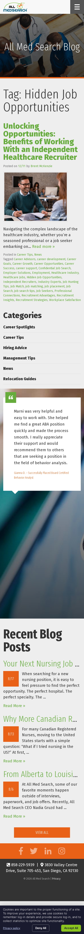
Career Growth (22, 264)
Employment (41, 273)
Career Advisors (25, 259)
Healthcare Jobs (14, 277)
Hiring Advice (15, 347)
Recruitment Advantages (38, 295)
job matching (34, 286)
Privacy (56, 878)
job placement (55, 286)
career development (51, 259)
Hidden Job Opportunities (44, 277)
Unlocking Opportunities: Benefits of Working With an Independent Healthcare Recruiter (40, 141)
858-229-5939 (22, 865)
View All (42, 832)
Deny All (40, 928)
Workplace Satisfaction (65, 300)
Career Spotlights (19, 327)
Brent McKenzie (41, 166)
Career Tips (25, 254)
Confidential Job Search (55, 268)
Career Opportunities (48, 264)
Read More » (14, 705)
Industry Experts (49, 282)
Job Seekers (44, 291)
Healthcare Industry (65, 273)
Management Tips (19, 358)
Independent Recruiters (19, 282)
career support (26, 268)
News (38, 254)
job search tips (24, 291)
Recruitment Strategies (32, 300)
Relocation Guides (19, 379)
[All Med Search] (15, 7)
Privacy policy (11, 928)
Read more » (43, 246)
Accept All (71, 928)
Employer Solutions (17, 273)
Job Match (17, 286)
